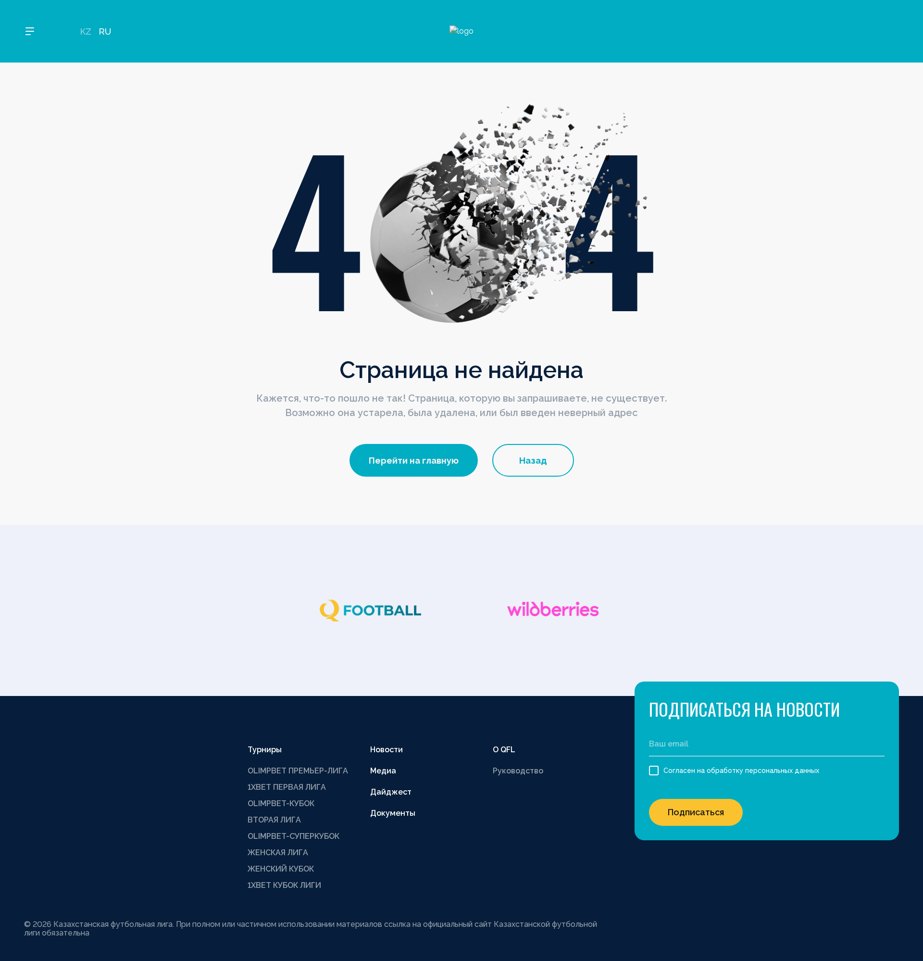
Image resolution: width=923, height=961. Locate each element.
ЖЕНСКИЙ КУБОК (281, 868)
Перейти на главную (414, 460)
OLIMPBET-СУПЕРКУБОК (293, 836)
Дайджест (391, 792)
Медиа (383, 770)
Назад (533, 460)
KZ (85, 31)
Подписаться (696, 812)
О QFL (504, 749)
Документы (392, 813)
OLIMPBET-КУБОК (281, 803)
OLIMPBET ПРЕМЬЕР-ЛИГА (298, 770)
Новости (386, 749)
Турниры (265, 749)
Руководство (518, 770)
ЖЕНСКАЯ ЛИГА (278, 852)
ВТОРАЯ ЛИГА (274, 819)
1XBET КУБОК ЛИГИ (284, 885)
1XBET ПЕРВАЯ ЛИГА (287, 787)
